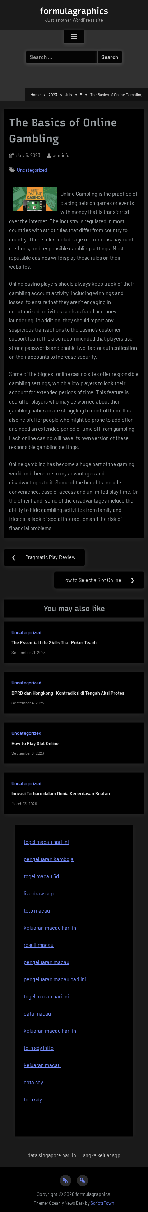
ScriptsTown (102, 1203)
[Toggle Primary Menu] (74, 37)
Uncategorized (32, 170)
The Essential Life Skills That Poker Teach (54, 642)
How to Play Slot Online (35, 743)
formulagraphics (74, 11)
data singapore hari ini (53, 1155)
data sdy (33, 1082)
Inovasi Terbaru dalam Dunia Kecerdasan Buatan (60, 793)
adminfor (62, 155)
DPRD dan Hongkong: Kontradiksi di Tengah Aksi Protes (67, 693)
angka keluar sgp (101, 1155)
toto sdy (33, 1099)
